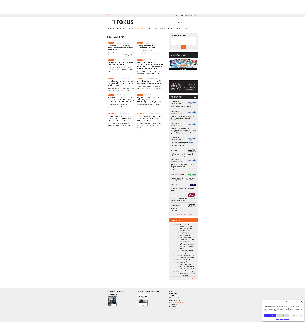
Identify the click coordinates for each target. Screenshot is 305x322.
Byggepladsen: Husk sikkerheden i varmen (146, 47)
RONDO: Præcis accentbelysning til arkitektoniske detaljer (183, 199)
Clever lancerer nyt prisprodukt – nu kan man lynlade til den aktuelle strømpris (187, 239)
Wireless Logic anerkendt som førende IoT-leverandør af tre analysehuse (121, 83)
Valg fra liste (296, 315)
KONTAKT (175, 15)
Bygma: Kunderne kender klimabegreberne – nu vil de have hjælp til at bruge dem (149, 99)
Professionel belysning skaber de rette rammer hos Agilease (182, 155)
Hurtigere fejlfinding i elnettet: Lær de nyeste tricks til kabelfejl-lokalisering (183, 118)
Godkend (270, 315)
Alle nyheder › (193, 278)
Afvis (283, 315)
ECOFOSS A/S (174, 150)
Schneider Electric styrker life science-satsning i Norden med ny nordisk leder (121, 118)
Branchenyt (111, 43)
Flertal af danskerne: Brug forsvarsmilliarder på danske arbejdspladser (120, 48)
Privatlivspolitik (173, 304)
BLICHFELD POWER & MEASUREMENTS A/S (176, 102)
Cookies (277, 319)
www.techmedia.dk (174, 299)
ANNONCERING (183, 15)
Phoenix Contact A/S (176, 205)
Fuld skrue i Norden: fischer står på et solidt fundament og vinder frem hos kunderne (121, 99)
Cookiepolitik (172, 306)
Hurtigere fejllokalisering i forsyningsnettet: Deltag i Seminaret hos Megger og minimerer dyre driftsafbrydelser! (183, 131)
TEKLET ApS (174, 184)
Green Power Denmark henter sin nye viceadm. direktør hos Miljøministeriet (150, 118)
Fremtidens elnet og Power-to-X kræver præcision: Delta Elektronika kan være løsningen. (183, 143)
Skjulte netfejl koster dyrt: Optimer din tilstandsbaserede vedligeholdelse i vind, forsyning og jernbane (183, 167)
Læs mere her (190, 89)
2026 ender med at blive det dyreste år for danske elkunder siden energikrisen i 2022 (187, 268)
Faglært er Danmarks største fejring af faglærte (120, 63)
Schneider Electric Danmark (178, 174)
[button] (302, 302)
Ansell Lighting (174, 195)
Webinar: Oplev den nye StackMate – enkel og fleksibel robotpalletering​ (183, 179)
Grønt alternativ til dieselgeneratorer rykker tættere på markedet (186, 233)
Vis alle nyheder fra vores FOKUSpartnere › (186, 214)
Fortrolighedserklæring (285, 319)
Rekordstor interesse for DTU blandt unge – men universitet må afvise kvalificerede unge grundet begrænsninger (150, 65)
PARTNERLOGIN (192, 15)
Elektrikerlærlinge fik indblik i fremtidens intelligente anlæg (150, 82)
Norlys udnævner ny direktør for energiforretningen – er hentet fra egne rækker (187, 273)
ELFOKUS (122, 22)
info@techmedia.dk (178, 302)
